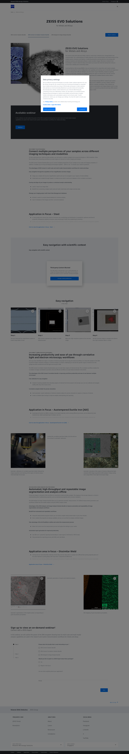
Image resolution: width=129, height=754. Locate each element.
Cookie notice (47, 104)
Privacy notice (49, 101)
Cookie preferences (49, 109)
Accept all (82, 109)
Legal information (56, 104)
